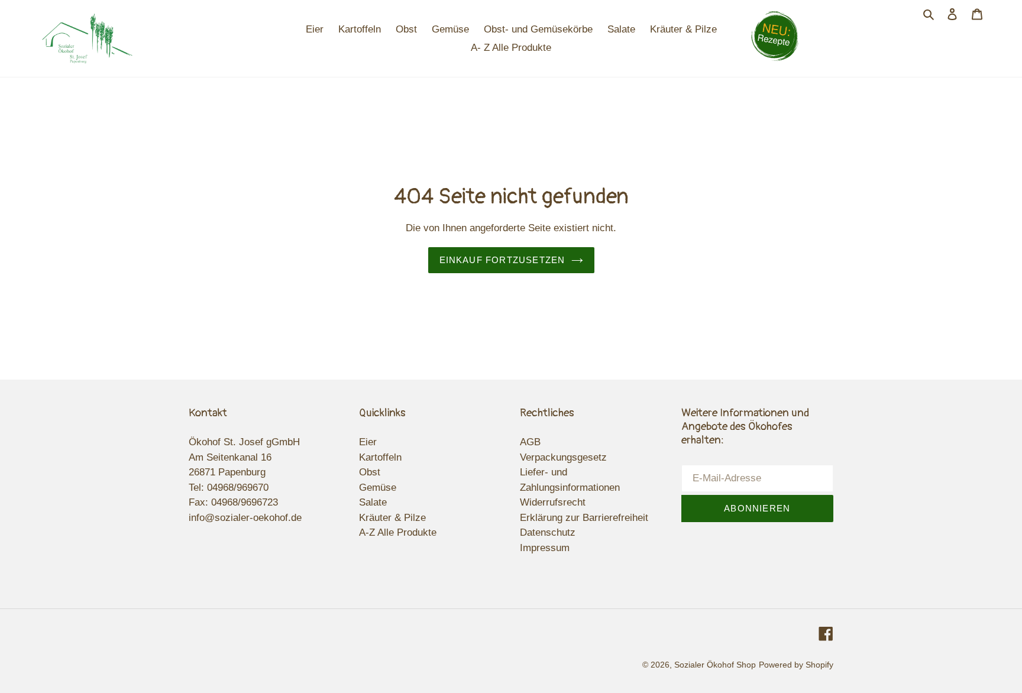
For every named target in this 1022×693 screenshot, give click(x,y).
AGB (530, 442)
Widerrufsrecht (553, 502)
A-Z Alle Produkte (397, 532)
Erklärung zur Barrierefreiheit (584, 517)
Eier (368, 442)
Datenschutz (547, 532)
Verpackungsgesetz (563, 457)
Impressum (545, 547)
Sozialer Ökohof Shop (715, 664)
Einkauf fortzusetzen (502, 260)
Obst (369, 472)
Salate (373, 502)
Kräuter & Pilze (392, 517)
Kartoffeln (380, 457)
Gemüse (377, 487)
